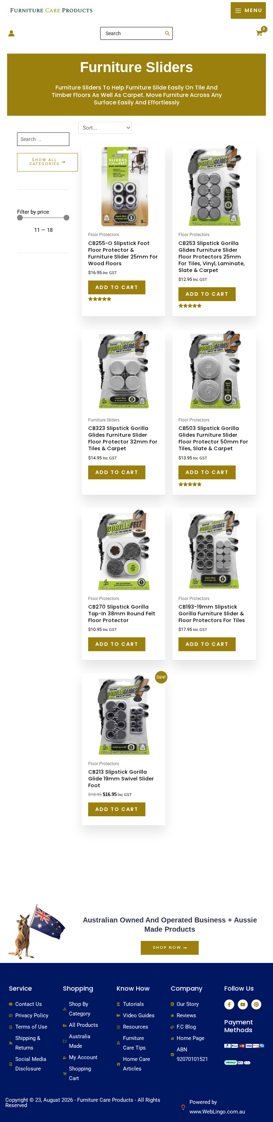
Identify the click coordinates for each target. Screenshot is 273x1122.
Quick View (123, 222)
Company (186, 988)
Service (20, 988)
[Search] (168, 33)
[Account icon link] (11, 33)
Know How (133, 988)
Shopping (78, 988)
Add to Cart (116, 287)
